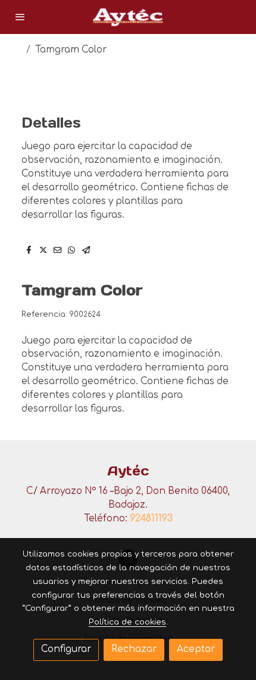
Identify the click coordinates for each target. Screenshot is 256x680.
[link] (128, 17)
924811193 (151, 519)
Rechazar (134, 649)
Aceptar (196, 649)
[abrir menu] (20, 16)
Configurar (66, 649)
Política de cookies (127, 621)
